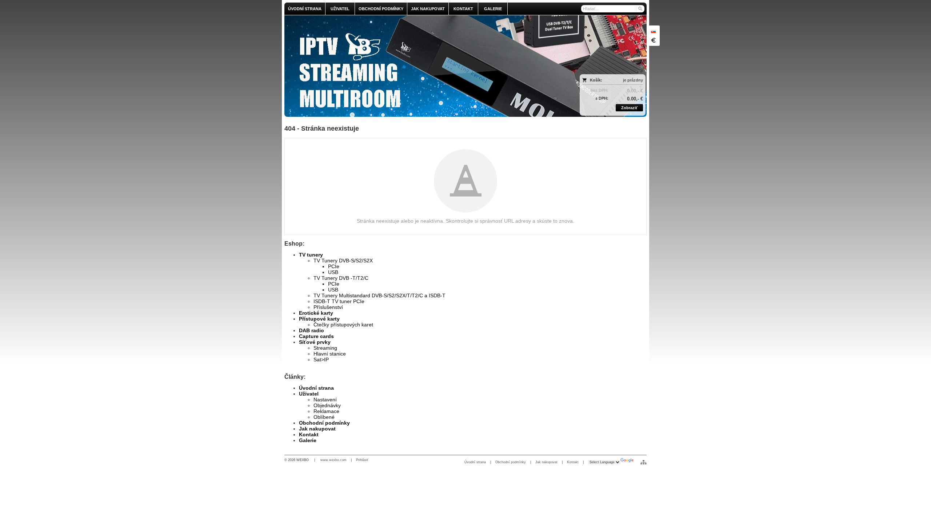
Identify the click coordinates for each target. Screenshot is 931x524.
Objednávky (327, 405)
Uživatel (309, 394)
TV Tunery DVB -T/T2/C (340, 278)
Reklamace (326, 411)
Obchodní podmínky (324, 423)
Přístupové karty (319, 319)
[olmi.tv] (420, 66)
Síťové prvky (315, 342)
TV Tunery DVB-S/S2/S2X (343, 260)
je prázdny (633, 80)
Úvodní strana (316, 388)
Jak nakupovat (317, 429)
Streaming (325, 348)
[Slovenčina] (653, 31)
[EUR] (653, 40)
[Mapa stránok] (643, 462)
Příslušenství (328, 307)
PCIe (333, 266)
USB (333, 272)
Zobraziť (629, 108)
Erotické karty (316, 313)
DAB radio (311, 330)
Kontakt (309, 434)
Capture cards (316, 336)
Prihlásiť (362, 460)
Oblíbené (324, 417)
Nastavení (325, 399)
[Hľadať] (639, 9)
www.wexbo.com (333, 460)
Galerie (307, 440)
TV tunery (311, 255)
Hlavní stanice (329, 354)
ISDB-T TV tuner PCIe (338, 301)
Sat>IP (321, 359)
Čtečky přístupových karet (343, 325)
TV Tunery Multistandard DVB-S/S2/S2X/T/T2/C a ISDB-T (379, 295)
